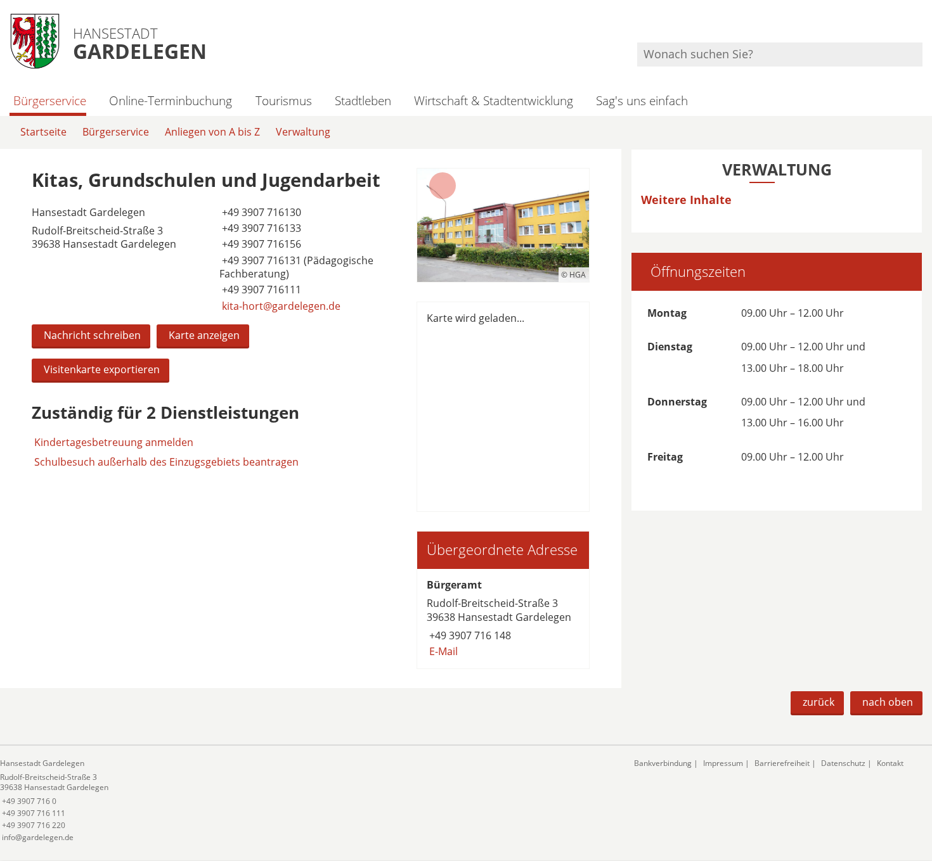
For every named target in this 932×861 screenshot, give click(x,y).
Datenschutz (843, 763)
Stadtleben (363, 100)
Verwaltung (303, 132)
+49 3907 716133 (260, 228)
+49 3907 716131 (260, 260)
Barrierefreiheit (782, 763)
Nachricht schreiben (92, 335)
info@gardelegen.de (37, 837)
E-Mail (442, 651)
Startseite (43, 132)
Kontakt (890, 763)
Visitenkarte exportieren (102, 369)
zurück (818, 702)
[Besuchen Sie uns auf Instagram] (920, 25)
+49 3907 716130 (260, 212)
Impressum (723, 763)
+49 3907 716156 (260, 244)
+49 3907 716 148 (469, 635)
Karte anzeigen (204, 335)
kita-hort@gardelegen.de (279, 306)
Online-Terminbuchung (170, 100)
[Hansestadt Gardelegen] (307, 800)
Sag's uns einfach (642, 100)
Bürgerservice (49, 100)
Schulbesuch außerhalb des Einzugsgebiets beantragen (166, 462)
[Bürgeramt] (503, 618)
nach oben (887, 702)
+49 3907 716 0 (28, 801)
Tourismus (283, 100)
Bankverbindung (663, 763)
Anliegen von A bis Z (212, 132)
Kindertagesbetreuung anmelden (113, 442)
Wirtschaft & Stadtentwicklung (493, 100)
